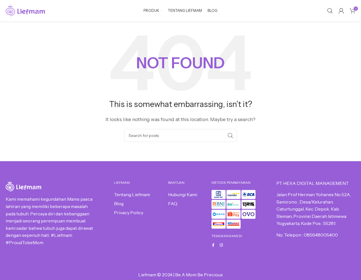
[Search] (330, 10)
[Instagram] (221, 245)
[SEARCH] (230, 135)
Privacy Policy (128, 212)
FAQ (172, 203)
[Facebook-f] (213, 245)
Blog (119, 203)
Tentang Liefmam (132, 194)
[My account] (341, 10)
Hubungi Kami (182, 194)
